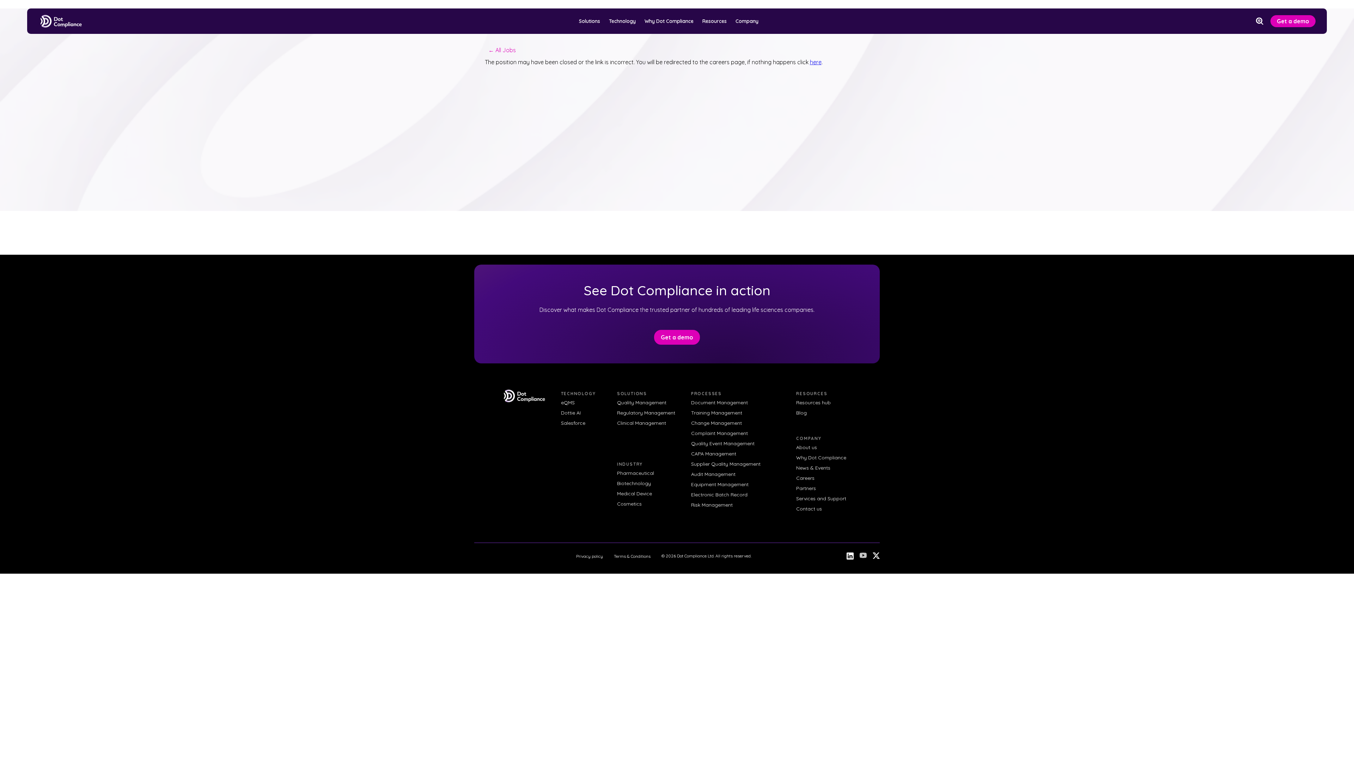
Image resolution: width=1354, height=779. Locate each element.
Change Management (716, 423)
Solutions (589, 21)
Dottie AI (571, 413)
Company (747, 21)
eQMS (568, 402)
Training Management (716, 413)
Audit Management (713, 474)
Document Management (719, 402)
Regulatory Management (646, 413)
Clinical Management (641, 423)
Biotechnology (634, 483)
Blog (801, 413)
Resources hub (813, 402)
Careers (805, 478)
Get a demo (1293, 21)
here (816, 62)
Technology (622, 21)
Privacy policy (589, 556)
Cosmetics (629, 504)
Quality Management (641, 402)
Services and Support (821, 498)
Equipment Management (720, 484)
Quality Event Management (723, 443)
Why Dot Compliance (669, 21)
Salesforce (573, 423)
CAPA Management (713, 454)
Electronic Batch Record (719, 494)
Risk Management (712, 505)
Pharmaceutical (635, 473)
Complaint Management (719, 433)
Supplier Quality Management (726, 464)
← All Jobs (502, 50)
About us (806, 447)
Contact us (809, 509)
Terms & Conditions (632, 556)
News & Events (813, 468)
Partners (806, 488)
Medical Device (634, 493)
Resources (714, 21)
